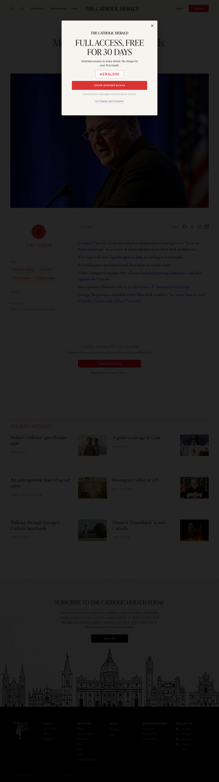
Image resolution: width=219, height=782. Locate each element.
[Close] (152, 25)
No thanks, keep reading (109, 101)
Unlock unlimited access (109, 85)
